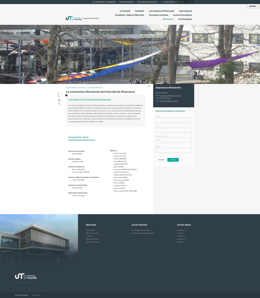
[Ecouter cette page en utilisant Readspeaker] (149, 87)
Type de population (161, 136)
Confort (253, 5)
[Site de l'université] (18, 277)
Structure (158, 146)
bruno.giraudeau (165, 95)
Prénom (158, 116)
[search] (183, 2)
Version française (71, 87)
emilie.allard (163, 101)
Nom (157, 126)
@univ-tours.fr (176, 95)
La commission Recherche (94, 87)
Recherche (81, 87)
